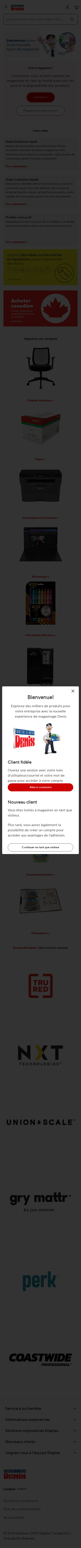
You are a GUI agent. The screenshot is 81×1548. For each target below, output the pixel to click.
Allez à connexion (41, 787)
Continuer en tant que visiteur (40, 847)
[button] (73, 691)
